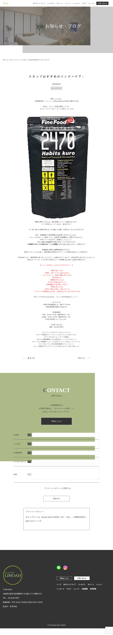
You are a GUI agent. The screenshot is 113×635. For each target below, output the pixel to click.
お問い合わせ (102, 3)
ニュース (91, 3)
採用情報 (93, 589)
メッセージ (76, 3)
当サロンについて (39, 3)
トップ (58, 584)
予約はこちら (56, 421)
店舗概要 (85, 589)
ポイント (60, 3)
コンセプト (51, 3)
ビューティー (56, 88)
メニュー (68, 3)
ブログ (84, 3)
